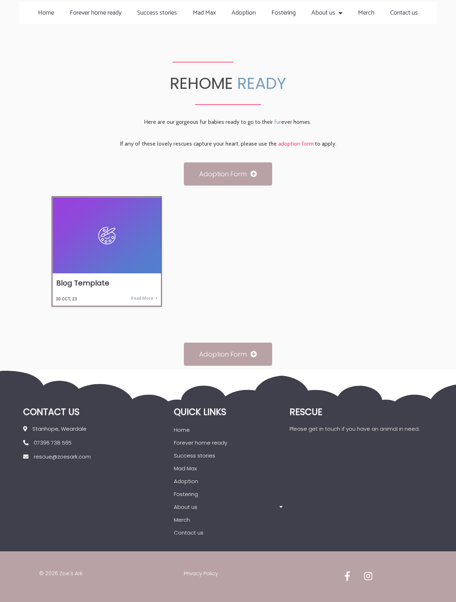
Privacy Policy (201, 573)
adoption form (296, 143)
